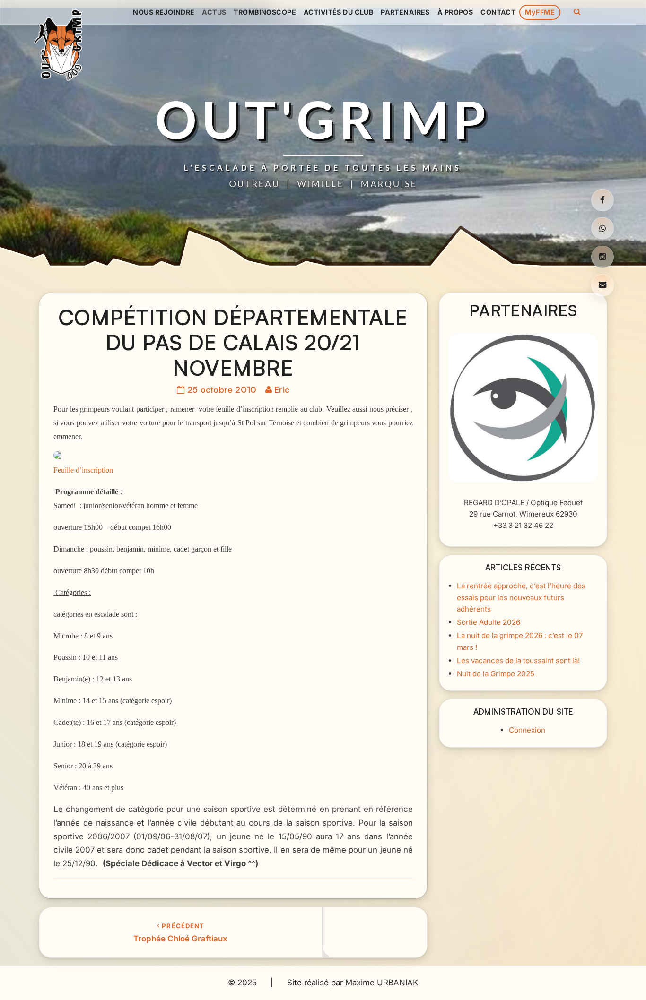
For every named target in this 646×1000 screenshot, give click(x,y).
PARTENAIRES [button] (405, 12)
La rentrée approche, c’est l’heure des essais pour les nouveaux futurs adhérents (521, 597)
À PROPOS (455, 12)
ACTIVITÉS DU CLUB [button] (338, 12)
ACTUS (214, 12)
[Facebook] (602, 200)
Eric (281, 389)
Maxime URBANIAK (381, 982)
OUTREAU (254, 184)
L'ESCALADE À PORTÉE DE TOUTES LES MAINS (323, 168)
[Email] (602, 285)
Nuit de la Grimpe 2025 (495, 673)
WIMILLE (320, 184)
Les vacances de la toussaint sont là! (518, 660)
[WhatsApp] (602, 228)
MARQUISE (389, 184)
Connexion (527, 729)
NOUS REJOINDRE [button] (163, 12)
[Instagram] (602, 256)
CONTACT (497, 12)
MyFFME (540, 12)
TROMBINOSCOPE (265, 12)
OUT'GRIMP (322, 119)
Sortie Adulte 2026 (488, 622)
